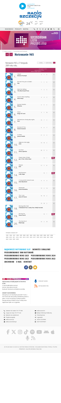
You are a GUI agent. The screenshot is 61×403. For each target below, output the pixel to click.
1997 (14, 235)
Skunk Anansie (21, 128)
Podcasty (18, 29)
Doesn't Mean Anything (23, 97)
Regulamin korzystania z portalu (43, 347)
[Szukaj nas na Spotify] (32, 330)
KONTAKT (28, 261)
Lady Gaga (22, 174)
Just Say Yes (22, 213)
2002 (31, 235)
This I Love (21, 195)
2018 (38, 237)
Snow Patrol (22, 215)
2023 (7, 239)
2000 (24, 235)
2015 (27, 237)
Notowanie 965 (24, 54)
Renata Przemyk (22, 75)
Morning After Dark (24, 206)
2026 (17, 239)
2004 (38, 235)
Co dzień (19, 134)
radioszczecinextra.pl (10, 321)
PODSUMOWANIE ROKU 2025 (16, 255)
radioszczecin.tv (41, 310)
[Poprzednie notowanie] (7, 54)
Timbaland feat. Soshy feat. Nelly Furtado (31, 207)
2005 (41, 235)
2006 (44, 235)
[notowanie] (15, 279)
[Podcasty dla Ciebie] (27, 336)
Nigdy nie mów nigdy (24, 142)
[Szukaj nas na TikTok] (26, 330)
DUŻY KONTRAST (41, 321)
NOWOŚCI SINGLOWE (41, 249)
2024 (10, 239)
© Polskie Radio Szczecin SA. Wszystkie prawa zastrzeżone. (19, 347)
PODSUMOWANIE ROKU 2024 (43, 255)
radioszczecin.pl (9, 319)
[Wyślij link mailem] (35, 267)
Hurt (18, 121)
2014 (24, 237)
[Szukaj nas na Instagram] (20, 330)
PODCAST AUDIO (43, 281)
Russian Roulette (21, 104)
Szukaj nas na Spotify (48, 29)
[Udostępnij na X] (31, 267)
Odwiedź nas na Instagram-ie (42, 29)
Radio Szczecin (8, 51)
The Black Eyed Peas (23, 91)
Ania (20, 144)
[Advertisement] (16, 366)
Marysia (21, 165)
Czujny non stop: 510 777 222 (13, 313)
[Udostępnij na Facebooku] (26, 267)
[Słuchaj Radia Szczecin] (23, 6)
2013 (21, 237)
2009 (7, 237)
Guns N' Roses (23, 197)
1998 (17, 235)
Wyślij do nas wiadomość (51, 29)
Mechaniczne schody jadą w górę (25, 119)
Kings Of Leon (21, 113)
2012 (17, 237)
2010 (10, 237)
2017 (34, 237)
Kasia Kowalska (23, 189)
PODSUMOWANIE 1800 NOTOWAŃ (18, 252)
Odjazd (19, 74)
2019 (41, 237)
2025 (14, 239)
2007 (48, 235)
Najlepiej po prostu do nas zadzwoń (34, 29)
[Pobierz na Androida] (46, 330)
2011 (14, 237)
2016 (31, 237)
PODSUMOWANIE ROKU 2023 (16, 258)
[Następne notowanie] (11, 54)
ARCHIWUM (9, 261)
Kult (20, 166)
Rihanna (19, 106)
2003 (34, 235)
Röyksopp (21, 222)
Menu (59, 29)
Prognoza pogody (10, 317)
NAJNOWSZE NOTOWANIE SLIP (17, 249)
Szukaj (54, 29)
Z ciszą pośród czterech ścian (26, 180)
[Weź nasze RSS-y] (33, 336)
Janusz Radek (21, 136)
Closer (19, 112)
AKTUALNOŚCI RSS (43, 286)
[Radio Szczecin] (30, 14)
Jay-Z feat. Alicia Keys (25, 159)
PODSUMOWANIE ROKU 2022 (43, 258)
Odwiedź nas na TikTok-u (45, 29)
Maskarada (21, 187)
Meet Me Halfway (21, 89)
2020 (44, 237)
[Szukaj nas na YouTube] (39, 330)
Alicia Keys (20, 98)
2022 (51, 237)
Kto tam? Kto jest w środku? (24, 81)
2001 (27, 235)
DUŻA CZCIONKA (41, 319)
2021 (48, 237)
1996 (10, 235)
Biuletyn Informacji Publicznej (44, 313)
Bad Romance (22, 172)
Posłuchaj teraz (41, 315)
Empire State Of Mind (24, 157)
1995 (7, 235)
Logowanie (40, 317)
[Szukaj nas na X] (13, 330)
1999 (21, 235)
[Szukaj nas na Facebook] (8, 330)
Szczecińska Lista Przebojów (20, 51)
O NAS (19, 261)
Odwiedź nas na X (40, 29)
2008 (51, 235)
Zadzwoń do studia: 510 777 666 (14, 310)
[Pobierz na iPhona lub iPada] (52, 330)
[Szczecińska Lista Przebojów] (30, 40)
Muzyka (25, 29)
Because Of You (21, 127)
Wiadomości (9, 29)
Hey (18, 83)
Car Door (21, 150)
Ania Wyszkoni (23, 181)
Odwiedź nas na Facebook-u (37, 29)
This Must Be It (23, 221)
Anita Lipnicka (23, 151)
